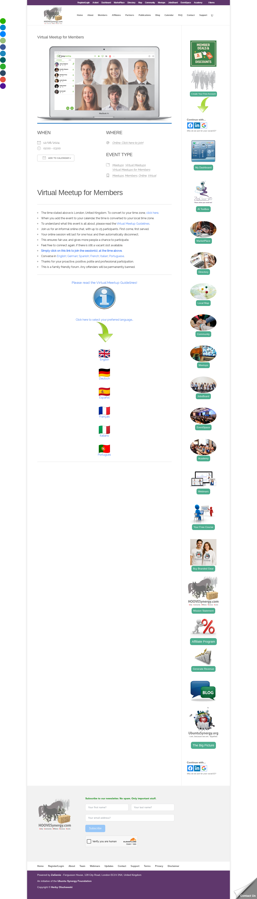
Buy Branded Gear (203, 568)
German (72, 256)
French (94, 256)
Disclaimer (173, 866)
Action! (95, 3)
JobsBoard (173, 3)
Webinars (203, 491)
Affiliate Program (203, 641)
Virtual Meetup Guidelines (133, 223)
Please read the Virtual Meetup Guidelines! (104, 282)
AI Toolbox (203, 209)
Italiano (104, 435)
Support (203, 15)
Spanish (84, 256)
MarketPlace (119, 3)
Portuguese (116, 256)
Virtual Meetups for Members (131, 169)
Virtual (152, 175)
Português (104, 454)
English (61, 256)
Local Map (203, 303)
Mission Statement (203, 610)
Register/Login (83, 3)
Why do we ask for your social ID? (201, 131)
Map (140, 3)
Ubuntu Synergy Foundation (75, 881)
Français (104, 416)
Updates (109, 866)
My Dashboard (203, 167)
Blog (157, 15)
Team (82, 866)
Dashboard (106, 3)
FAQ (180, 15)
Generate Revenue (203, 668)
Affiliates (116, 15)
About (90, 15)
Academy (198, 3)
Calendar (169, 15)
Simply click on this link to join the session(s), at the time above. (81, 250)
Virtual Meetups (135, 165)
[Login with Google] (204, 125)
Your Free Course (203, 527)
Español (104, 397)
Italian (104, 256)
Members (102, 15)
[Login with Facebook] (190, 125)
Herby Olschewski (62, 887)
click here (152, 212)
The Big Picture (203, 745)
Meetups (161, 3)
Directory (131, 3)
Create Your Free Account (203, 94)
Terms (147, 866)
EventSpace (186, 3)
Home (80, 15)
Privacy (159, 866)
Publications (145, 15)
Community (150, 3)
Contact (191, 15)
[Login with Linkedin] (197, 125)
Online (142, 175)
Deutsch (104, 378)
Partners (129, 15)
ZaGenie (56, 875)
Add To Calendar (58, 158)
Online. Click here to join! (127, 142)
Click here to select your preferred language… (104, 319)
